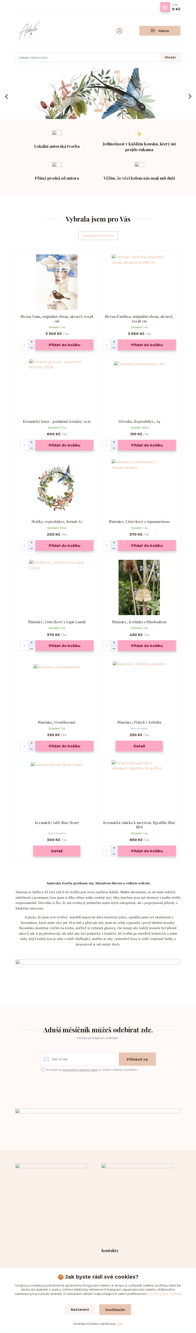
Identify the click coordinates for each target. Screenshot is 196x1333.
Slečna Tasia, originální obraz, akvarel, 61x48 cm (57, 318)
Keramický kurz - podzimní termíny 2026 (57, 421)
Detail (139, 746)
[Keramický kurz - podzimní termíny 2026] (57, 387)
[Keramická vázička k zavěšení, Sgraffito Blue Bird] (139, 788)
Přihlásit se (137, 1059)
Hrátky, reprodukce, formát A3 (57, 521)
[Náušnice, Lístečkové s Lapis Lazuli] (57, 587)
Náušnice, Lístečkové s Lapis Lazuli (56, 621)
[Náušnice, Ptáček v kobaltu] (139, 687)
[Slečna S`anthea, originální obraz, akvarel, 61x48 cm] (139, 282)
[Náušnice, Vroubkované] (57, 687)
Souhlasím (115, 1309)
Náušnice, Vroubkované (57, 722)
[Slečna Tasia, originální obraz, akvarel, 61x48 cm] (57, 282)
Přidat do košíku (64, 345)
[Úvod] (40, 30)
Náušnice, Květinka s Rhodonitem (139, 621)
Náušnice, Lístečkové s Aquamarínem (139, 521)
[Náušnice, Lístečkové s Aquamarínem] (139, 487)
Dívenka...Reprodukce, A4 (139, 421)
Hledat (170, 57)
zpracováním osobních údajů (80, 1069)
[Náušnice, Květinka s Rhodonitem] (139, 587)
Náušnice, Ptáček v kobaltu (139, 722)
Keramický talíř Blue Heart (57, 822)
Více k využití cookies (164, 1294)
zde (119, 1324)
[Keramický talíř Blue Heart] (57, 788)
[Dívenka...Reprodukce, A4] (139, 387)
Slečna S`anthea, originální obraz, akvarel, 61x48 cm (139, 318)
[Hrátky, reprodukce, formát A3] (57, 487)
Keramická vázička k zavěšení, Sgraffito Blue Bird (139, 825)
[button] (6, 96)
